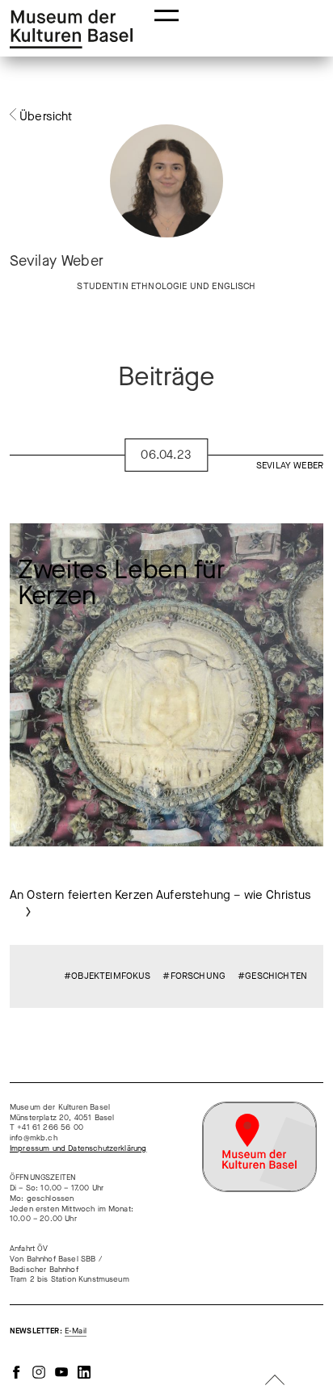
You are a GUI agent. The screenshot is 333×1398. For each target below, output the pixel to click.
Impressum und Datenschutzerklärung (78, 1148)
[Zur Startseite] (71, 29)
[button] (166, 14)
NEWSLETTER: (48, 1331)
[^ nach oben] (274, 1381)
